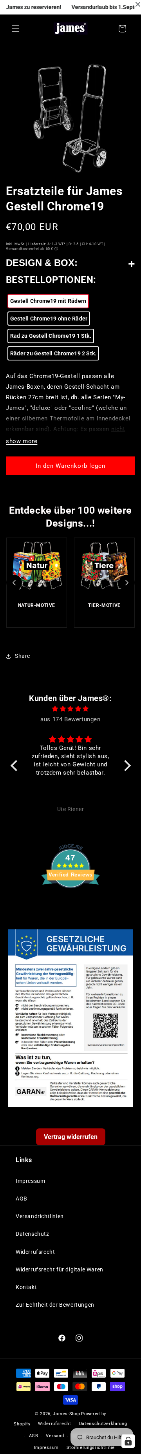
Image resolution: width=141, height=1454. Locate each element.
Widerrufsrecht (35, 1252)
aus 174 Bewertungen (70, 719)
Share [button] (22, 656)
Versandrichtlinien (40, 1216)
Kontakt (26, 1287)
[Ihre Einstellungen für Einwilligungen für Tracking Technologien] (128, 1441)
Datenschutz (32, 1234)
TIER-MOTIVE (104, 605)
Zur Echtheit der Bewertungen (55, 1305)
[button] (15, 28)
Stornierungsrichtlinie (91, 1447)
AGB (21, 1198)
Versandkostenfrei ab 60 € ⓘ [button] (32, 249)
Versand (55, 1435)
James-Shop (66, 1413)
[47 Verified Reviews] (70, 902)
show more (21, 441)
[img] (70, 708)
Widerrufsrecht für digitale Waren (59, 1269)
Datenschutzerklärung (103, 1423)
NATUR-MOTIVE (36, 605)
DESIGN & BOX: (42, 262)
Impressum (30, 1181)
